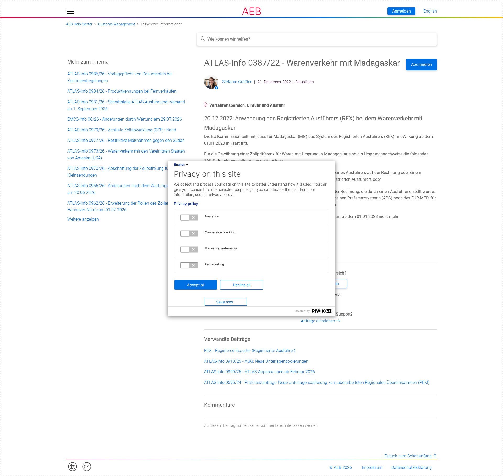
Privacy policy (186, 203)
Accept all (195, 285)
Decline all (241, 285)
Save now (224, 302)
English (179, 164)
